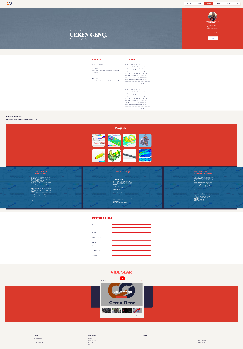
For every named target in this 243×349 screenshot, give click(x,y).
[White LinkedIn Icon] (211, 35)
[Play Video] (106, 310)
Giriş (142, 280)
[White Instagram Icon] (214, 35)
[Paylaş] (138, 281)
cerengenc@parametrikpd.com (212, 30)
